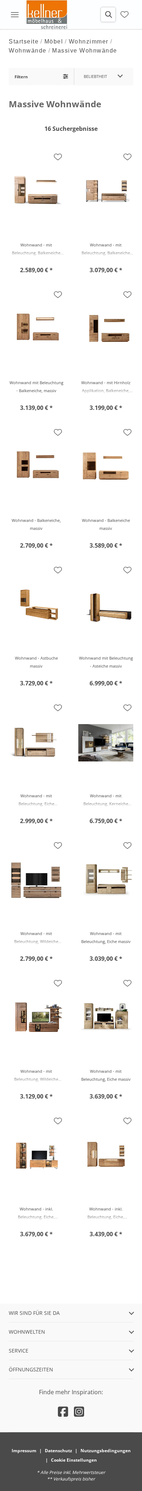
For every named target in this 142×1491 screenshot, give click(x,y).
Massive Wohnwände (84, 50)
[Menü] (14, 14)
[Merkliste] (124, 14)
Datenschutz (58, 1451)
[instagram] (79, 1411)
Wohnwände (28, 50)
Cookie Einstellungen (74, 1460)
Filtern (21, 76)
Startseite (24, 41)
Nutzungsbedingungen (105, 1451)
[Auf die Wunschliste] (58, 157)
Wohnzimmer (89, 41)
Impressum (24, 1451)
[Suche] (108, 14)
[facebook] (63, 1411)
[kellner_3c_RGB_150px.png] (48, 14)
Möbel (53, 41)
